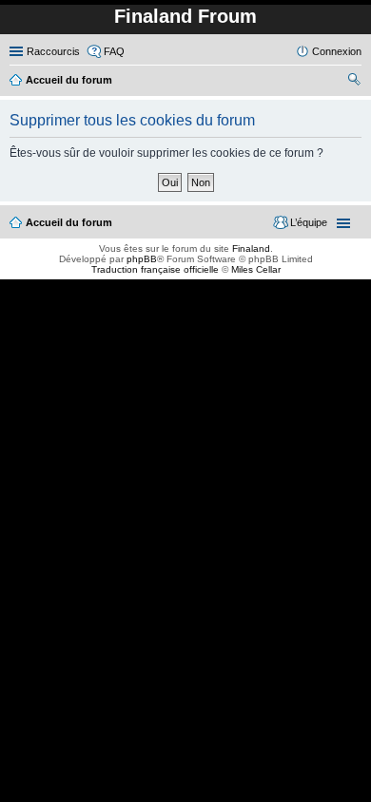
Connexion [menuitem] (336, 51)
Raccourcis (53, 51)
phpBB (142, 259)
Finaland (251, 248)
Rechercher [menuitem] (353, 81)
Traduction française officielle (155, 269)
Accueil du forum (69, 222)
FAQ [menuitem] (114, 51)
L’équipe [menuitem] (308, 222)
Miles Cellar (256, 269)
